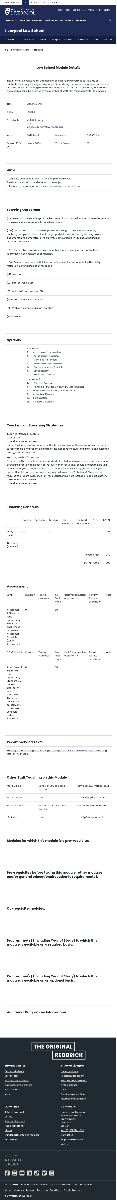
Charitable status (73, 1190)
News (60, 10)
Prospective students (17, 1080)
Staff (98, 10)
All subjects (11, 1139)
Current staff (12, 1076)
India (44, 2)
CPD (63, 1089)
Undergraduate (69, 1071)
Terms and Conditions (49, 1190)
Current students (14, 1071)
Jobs (68, 10)
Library (8, 1116)
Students (108, 10)
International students (73, 1098)
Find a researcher (14, 1125)
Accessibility (11, 1184)
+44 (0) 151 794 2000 (72, 1130)
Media (8, 1094)
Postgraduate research (74, 1080)
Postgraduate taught (72, 1076)
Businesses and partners (18, 1085)
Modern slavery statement (20, 1190)
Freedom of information (34, 1184)
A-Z (84, 10)
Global (42, 39)
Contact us (67, 1135)
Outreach (82, 39)
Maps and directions (72, 1139)
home (6, 50)
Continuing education (73, 1094)
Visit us (64, 1144)
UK (25, 2)
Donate (76, 10)
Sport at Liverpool (15, 1121)
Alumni (91, 10)
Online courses (69, 1085)
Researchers (12, 1089)
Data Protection (82, 1184)
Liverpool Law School (24, 30)
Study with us (12, 39)
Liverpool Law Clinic (61, 39)
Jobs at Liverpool (14, 1112)
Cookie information (60, 1184)
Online (54, 2)
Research (29, 39)
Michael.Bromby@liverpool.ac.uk (45, 127)
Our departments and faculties (22, 1135)
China (34, 2)
